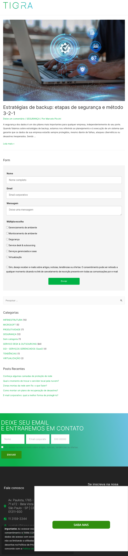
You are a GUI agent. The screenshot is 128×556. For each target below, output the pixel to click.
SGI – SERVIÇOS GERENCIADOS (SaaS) (23, 349)
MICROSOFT (9, 324)
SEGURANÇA (33, 118)
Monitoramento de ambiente (22, 233)
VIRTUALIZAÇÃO (11, 358)
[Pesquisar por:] (64, 300)
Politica (27, 548)
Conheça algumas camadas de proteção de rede (27, 376)
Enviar (64, 281)
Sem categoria (10, 339)
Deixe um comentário (14, 118)
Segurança (14, 239)
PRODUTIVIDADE (11, 329)
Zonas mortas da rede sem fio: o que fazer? (25, 385)
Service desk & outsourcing (21, 245)
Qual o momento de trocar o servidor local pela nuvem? (31, 381)
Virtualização (15, 257)
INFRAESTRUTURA (12, 320)
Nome (10, 173)
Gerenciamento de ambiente (22, 227)
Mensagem (12, 203)
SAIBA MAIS (81, 525)
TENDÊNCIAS (10, 353)
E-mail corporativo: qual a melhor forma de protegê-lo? (30, 395)
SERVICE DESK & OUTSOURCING (20, 344)
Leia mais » (8, 143)
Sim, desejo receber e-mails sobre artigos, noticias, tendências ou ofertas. (41, 447)
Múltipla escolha (15, 221)
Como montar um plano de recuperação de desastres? (30, 390)
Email (9, 188)
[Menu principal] (121, 7)
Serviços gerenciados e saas (22, 251)
